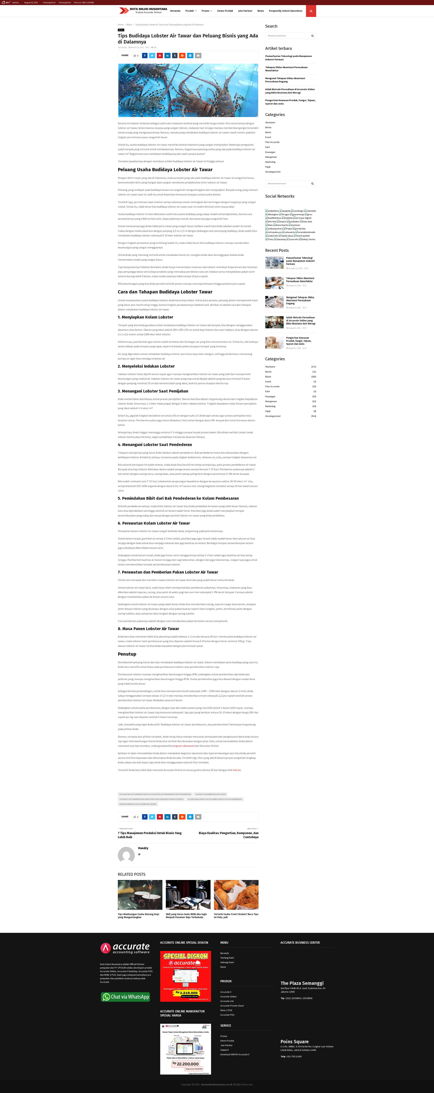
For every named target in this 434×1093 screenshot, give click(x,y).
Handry (123, 47)
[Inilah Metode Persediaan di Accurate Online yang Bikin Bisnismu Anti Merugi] (274, 322)
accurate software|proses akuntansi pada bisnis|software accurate (151, 799)
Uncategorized (272, 171)
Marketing (270, 161)
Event (268, 137)
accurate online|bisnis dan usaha (210, 794)
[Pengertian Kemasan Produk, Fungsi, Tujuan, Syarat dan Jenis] (274, 342)
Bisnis (121, 30)
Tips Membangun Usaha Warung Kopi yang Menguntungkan (138, 916)
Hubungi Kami (49, 2)
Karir (267, 146)
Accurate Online (228, 996)
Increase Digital (226, 1089)
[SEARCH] (312, 35)
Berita (268, 127)
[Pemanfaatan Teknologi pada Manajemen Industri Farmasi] (274, 263)
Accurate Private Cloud (232, 1005)
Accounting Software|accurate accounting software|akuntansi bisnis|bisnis (155, 794)
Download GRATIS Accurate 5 (234, 1054)
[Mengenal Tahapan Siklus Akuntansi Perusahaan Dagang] (274, 302)
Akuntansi (270, 122)
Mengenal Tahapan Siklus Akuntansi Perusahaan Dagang (285, 80)
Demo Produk (225, 10)
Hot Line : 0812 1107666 (84, 2)
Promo (205, 10)
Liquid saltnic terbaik (247, 778)
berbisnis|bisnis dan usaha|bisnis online (138, 804)
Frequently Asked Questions (285, 10)
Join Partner (245, 10)
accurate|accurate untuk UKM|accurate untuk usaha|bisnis (215, 799)
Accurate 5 (225, 991)
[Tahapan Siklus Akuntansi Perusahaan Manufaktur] (274, 283)
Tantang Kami (64, 2)
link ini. (237, 770)
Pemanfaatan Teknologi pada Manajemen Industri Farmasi (300, 261)
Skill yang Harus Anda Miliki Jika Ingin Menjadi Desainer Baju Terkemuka (186, 916)
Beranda (175, 10)
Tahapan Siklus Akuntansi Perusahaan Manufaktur (300, 280)
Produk (189, 10)
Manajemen (271, 156)
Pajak (268, 166)
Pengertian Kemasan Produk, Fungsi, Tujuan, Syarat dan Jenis (298, 340)
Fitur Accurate (272, 142)
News (261, 10)
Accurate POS (227, 1014)
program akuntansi (183, 745)
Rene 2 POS (226, 1010)
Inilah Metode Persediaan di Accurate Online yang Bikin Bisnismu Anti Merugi (290, 91)
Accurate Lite (227, 1001)
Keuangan (270, 152)
